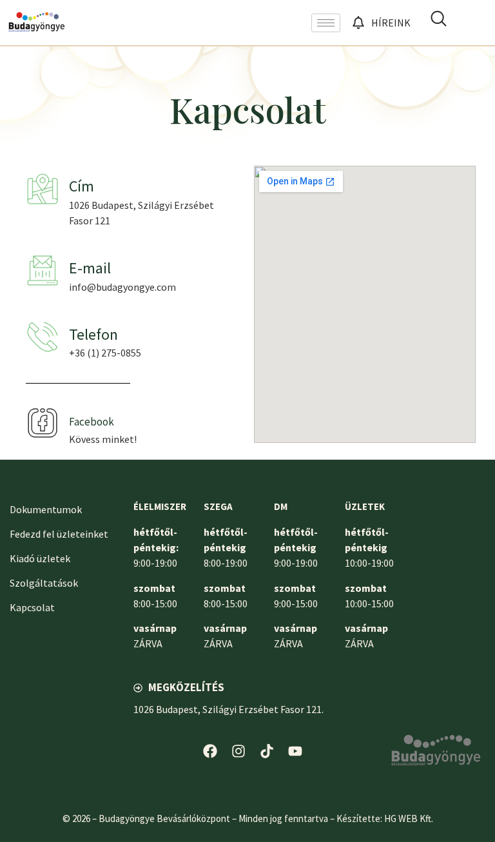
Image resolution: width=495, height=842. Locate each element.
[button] (438, 22)
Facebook (91, 422)
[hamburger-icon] (325, 23)
